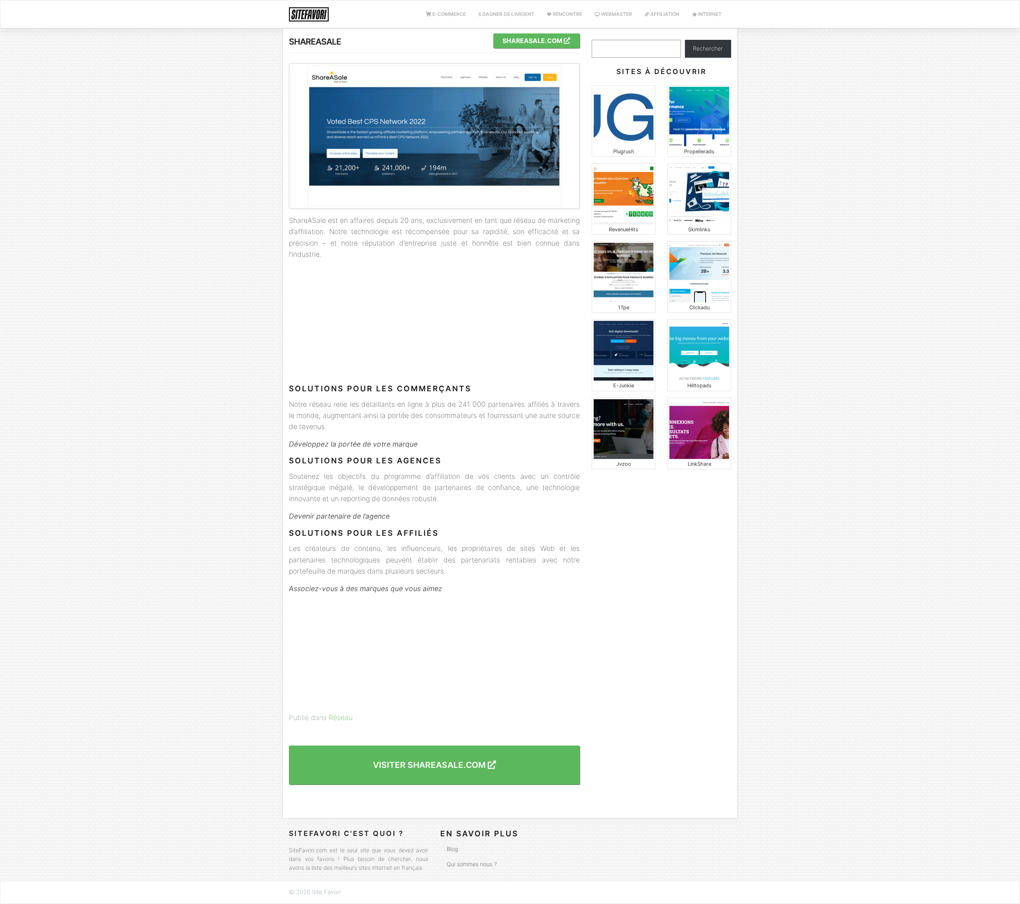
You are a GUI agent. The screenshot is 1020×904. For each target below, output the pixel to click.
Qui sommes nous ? (472, 864)
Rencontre (566, 14)
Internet (709, 14)
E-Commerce (448, 14)
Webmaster (616, 14)
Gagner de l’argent (507, 14)
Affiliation (664, 14)
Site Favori (326, 892)
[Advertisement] (434, 322)
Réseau (341, 717)
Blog (452, 848)
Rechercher (708, 48)
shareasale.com (533, 41)
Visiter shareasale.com (430, 765)
